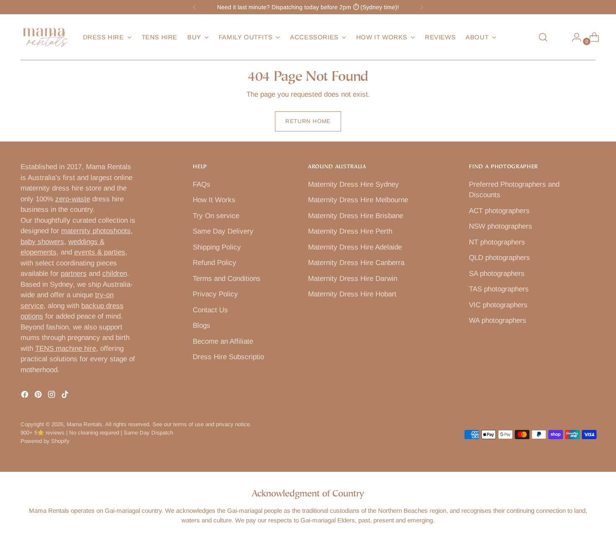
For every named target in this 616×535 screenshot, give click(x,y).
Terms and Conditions (227, 279)
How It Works (214, 200)
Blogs (201, 325)
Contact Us (210, 310)
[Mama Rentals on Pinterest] (39, 396)
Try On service (216, 216)
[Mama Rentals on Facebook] (26, 396)
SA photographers (497, 274)
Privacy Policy (215, 294)
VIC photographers (498, 305)
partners (74, 274)
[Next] (421, 7)
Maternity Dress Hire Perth (350, 231)
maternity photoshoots (96, 231)
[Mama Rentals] (46, 37)
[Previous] (194, 7)
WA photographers (497, 320)
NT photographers (497, 242)
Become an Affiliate (223, 341)
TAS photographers (499, 289)
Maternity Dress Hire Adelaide (355, 247)
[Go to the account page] (573, 37)
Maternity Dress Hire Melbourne (358, 200)
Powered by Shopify (45, 441)
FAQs (201, 184)
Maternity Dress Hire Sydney (353, 184)
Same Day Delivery (223, 231)
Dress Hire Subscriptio (228, 357)
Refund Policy (214, 263)
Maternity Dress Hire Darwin (352, 279)
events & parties (99, 252)
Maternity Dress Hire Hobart (352, 294)
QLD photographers (499, 258)
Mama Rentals (84, 424)
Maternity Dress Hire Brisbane (355, 216)
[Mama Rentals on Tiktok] (66, 396)
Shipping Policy (217, 247)
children (114, 274)
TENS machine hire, (66, 348)
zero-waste (72, 199)
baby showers (42, 242)
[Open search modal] (543, 37)
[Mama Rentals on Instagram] (52, 396)
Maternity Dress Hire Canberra (356, 263)
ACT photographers (499, 211)
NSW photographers (500, 226)
